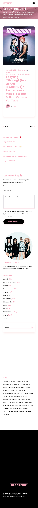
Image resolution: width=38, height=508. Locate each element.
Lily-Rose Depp (19, 396)
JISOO (5, 396)
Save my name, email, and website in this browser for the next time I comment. (18, 213)
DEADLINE (14, 391)
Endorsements (8, 289)
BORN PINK (21, 385)
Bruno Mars (20, 388)
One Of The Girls (9, 402)
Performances (8, 312)
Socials (5, 318)
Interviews (6, 295)
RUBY (16, 405)
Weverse (28, 411)
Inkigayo (16, 394)
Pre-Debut (28, 402)
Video (11, 411)
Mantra (14, 399)
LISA (7, 74)
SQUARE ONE (7, 408)
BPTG (28, 385)
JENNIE (31, 394)
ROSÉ (12, 405)
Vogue (16, 411)
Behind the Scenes (9, 282)
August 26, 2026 (9, 151)
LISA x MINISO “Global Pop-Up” (15, 156)
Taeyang (20, 74)
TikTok (5, 411)
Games (5, 292)
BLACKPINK (13, 385)
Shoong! (12, 74)
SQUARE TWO (17, 408)
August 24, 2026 (9, 161)
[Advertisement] (19, 354)
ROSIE (7, 405)
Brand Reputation (9, 388)
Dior (20, 391)
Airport (5, 382)
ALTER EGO (12, 382)
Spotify (30, 405)
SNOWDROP (23, 405)
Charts (10, 12)
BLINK (14, 106)
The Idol (25, 408)
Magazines (7, 299)
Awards (5, 279)
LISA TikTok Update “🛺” (12, 147)
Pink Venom (20, 402)
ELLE (23, 391)
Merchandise (7, 302)
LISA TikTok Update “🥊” (12, 137)
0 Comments (22, 70)
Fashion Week (8, 394)
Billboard (6, 385)
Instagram (24, 394)
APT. (27, 382)
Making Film (7, 399)
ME (19, 399)
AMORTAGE (21, 382)
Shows (5, 315)
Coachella (6, 391)
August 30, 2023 (11, 70)
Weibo (21, 411)
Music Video (26, 399)
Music (5, 305)
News (5, 308)
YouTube (27, 74)
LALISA (11, 396)
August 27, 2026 (9, 142)
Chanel (27, 388)
